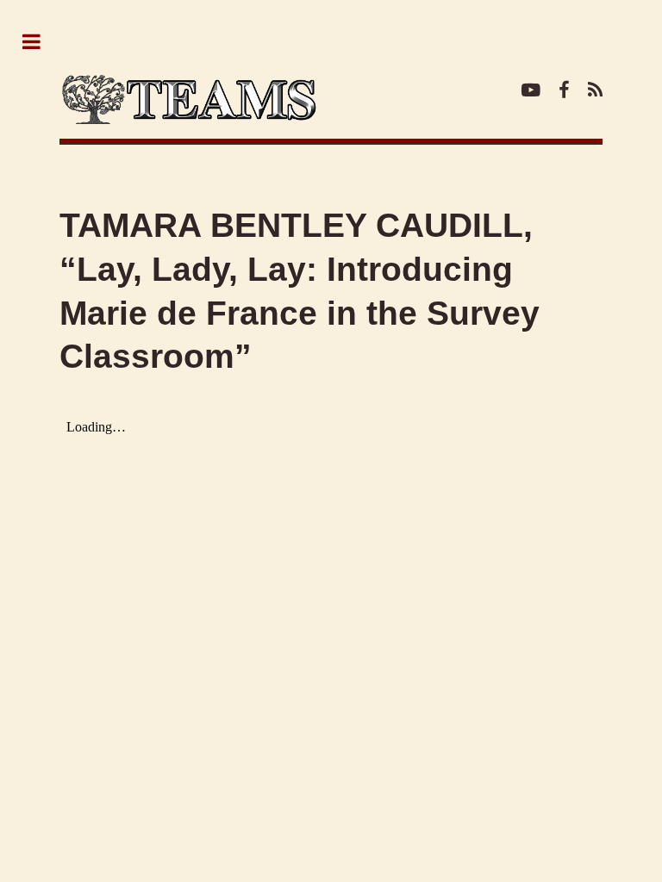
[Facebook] (564, 92)
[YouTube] (530, 92)
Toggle (40, 42)
